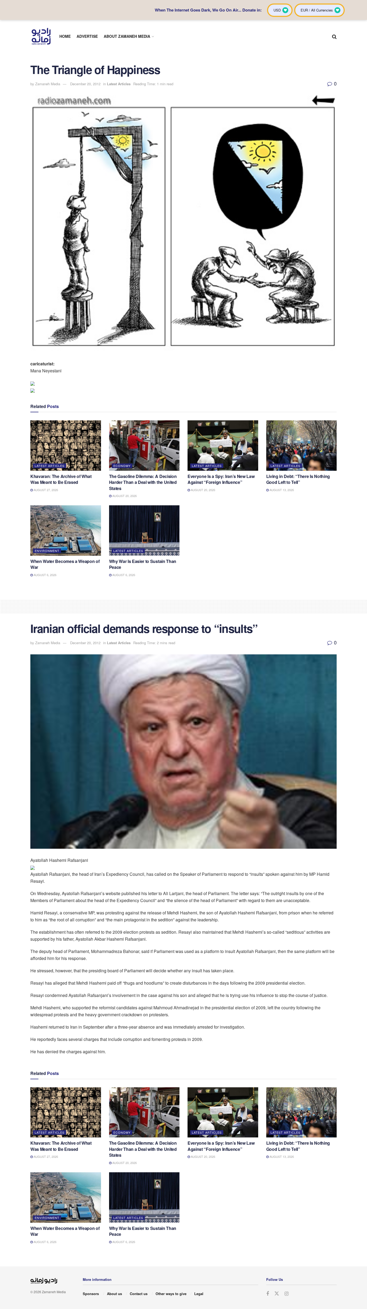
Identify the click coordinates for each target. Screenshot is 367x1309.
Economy (122, 465)
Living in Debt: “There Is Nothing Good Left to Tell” (298, 479)
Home (65, 36)
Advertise (87, 36)
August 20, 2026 (124, 496)
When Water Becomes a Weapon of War (64, 564)
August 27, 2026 (45, 490)
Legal (198, 1293)
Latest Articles (119, 83)
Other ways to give (171, 1293)
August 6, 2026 (44, 575)
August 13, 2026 (281, 490)
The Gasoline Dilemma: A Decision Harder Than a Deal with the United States (143, 482)
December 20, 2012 (85, 83)
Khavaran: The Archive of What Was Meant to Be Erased (61, 479)
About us (114, 1293)
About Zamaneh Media (127, 36)
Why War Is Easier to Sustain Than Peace (142, 564)
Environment (47, 550)
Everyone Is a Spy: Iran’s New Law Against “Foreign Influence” (221, 479)
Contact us (138, 1293)
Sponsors (91, 1293)
